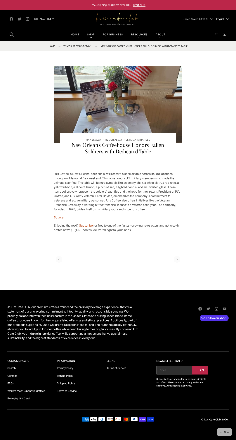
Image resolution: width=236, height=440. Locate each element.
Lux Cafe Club (212, 419)
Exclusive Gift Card (18, 398)
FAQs (10, 383)
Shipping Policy (66, 383)
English (220, 19)
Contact (12, 375)
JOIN (200, 370)
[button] (11, 34)
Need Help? (47, 19)
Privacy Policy (65, 368)
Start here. (139, 4)
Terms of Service (67, 390)
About (160, 34)
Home (75, 34)
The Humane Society (108, 325)
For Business (113, 34)
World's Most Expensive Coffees (26, 390)
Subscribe (86, 225)
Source (58, 217)
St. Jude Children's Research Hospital (63, 325)
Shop (91, 34)
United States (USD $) (196, 19)
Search (11, 368)
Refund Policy (65, 375)
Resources (139, 34)
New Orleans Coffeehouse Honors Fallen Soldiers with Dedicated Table (144, 46)
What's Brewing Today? (77, 46)
